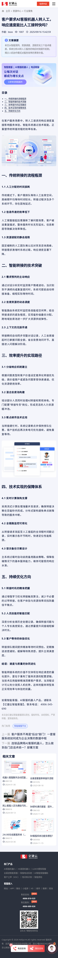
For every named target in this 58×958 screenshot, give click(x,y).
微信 (18, 888)
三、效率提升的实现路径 (15, 104)
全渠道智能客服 (11, 873)
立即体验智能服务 (15, 82)
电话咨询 (22, 948)
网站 (6, 888)
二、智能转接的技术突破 (15, 101)
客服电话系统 (26, 873)
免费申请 (43, 4)
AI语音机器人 (24, 869)
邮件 (38, 888)
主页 (8, 11)
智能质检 (38, 877)
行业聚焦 (28, 11)
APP (12, 888)
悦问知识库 (27, 877)
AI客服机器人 (10, 869)
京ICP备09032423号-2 (43, 943)
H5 (32, 888)
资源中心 (17, 11)
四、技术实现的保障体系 (15, 108)
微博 (45, 888)
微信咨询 (39, 948)
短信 (51, 888)
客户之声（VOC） (12, 877)
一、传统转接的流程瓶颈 (15, 98)
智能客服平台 (20, 726)
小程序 (25, 888)
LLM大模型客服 (39, 869)
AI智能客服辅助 (41, 873)
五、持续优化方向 (12, 111)
